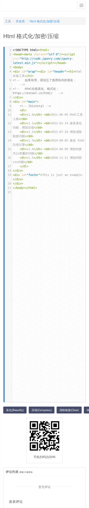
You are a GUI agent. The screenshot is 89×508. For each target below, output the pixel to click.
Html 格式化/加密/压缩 (45, 21)
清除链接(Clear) (69, 410)
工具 (8, 21)
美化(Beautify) (15, 410)
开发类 (20, 21)
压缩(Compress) (42, 410)
